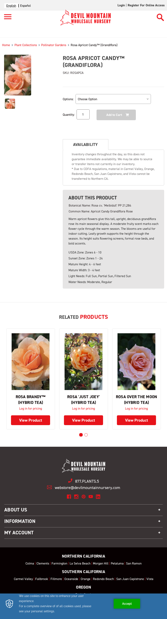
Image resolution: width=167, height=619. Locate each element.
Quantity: (69, 114)
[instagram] (76, 497)
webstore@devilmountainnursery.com (87, 487)
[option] (25, 5)
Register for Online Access (146, 5)
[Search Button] (160, 15)
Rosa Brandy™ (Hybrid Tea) (31, 399)
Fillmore (56, 579)
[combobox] (11, 5)
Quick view (30, 362)
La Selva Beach (80, 563)
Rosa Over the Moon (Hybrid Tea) (136, 399)
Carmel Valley (23, 579)
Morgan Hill (100, 563)
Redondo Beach (103, 579)
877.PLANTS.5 (87, 481)
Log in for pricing (30, 408)
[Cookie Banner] (83, 606)
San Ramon (134, 563)
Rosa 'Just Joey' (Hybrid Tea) (83, 399)
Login (121, 5)
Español (25, 5)
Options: (68, 99)
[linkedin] (98, 497)
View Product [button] (30, 420)
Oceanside (71, 579)
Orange (85, 579)
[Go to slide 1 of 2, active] (80, 434)
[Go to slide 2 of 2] (86, 434)
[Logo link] (5, 18)
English (11, 5)
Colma (29, 563)
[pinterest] (83, 497)
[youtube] (91, 497)
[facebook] (69, 497)
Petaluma (117, 563)
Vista (149, 579)
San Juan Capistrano (130, 579)
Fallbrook (41, 579)
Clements (42, 563)
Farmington (59, 563)
